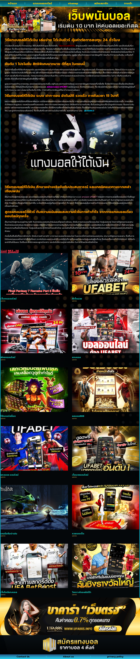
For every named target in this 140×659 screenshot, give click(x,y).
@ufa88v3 (89, 110)
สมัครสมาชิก (101, 3)
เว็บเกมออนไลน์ (9, 298)
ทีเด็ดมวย (77, 298)
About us (68, 656)
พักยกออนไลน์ (8, 357)
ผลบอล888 (78, 416)
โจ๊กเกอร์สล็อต (8, 416)
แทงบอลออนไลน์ (42, 3)
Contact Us (23, 656)
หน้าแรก (12, 3)
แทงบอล (76, 357)
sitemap (73, 3)
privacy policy (115, 656)
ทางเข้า (128, 3)
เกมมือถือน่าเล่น (9, 533)
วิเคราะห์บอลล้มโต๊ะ (81, 592)
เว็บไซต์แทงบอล (9, 592)
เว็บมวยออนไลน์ (80, 475)
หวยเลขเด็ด (78, 533)
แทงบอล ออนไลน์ (9, 475)
